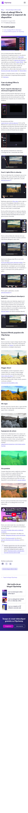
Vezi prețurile (19, 626)
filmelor (11, 345)
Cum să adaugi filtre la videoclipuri (12, 30)
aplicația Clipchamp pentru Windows (10, 540)
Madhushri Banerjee (10, 22)
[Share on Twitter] (6, 563)
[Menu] (25, 2)
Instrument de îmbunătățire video (9, 382)
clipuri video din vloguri (7, 376)
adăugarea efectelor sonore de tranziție (15, 535)
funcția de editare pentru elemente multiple (12, 262)
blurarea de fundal (5, 70)
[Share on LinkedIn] (10, 563)
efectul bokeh (14, 70)
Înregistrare (8, 626)
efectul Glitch (23, 70)
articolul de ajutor (6, 180)
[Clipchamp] (6, 2)
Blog (2, 10)
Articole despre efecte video (13, 10)
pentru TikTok (19, 62)
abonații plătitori (22, 480)
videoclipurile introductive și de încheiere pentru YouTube (13, 445)
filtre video (21, 57)
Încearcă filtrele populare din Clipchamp (14, 31)
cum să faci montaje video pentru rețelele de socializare (12, 531)
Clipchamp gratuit (10, 538)
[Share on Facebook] (2, 563)
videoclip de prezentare (20, 60)
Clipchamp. (6, 77)
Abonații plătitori (5, 311)
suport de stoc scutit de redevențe (9, 123)
